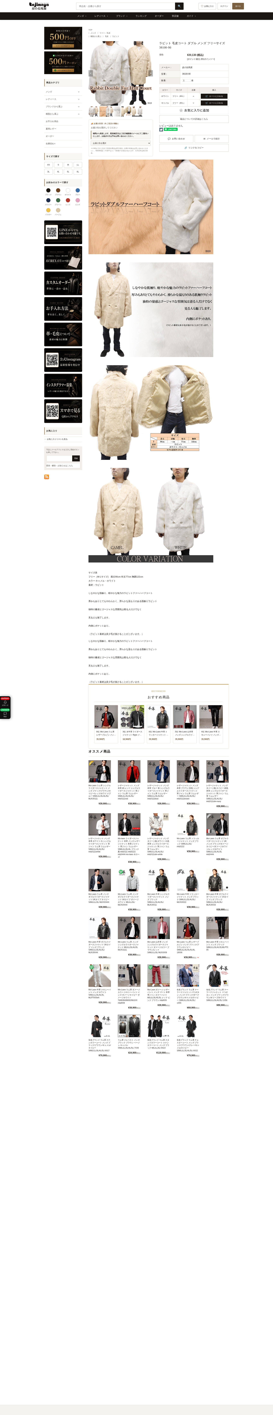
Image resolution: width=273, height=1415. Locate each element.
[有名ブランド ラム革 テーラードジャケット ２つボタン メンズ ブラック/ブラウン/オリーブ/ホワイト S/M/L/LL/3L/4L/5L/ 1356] (217, 975)
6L (78, 172)
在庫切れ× (50, 143)
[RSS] (46, 477)
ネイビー (48, 204)
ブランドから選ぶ (54, 106)
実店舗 (175, 16)
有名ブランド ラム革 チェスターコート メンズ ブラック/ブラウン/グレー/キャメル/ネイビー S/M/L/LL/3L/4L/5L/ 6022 (188, 1045)
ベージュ (58, 214)
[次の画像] (151, 73)
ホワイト (68, 195)
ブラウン (58, 195)
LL (78, 165)
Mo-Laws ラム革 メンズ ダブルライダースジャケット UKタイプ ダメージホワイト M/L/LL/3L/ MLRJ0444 (128, 899)
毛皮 (107, 36)
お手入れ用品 (52, 121)
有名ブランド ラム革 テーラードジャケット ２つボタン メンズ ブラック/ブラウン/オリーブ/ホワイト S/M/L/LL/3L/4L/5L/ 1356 (217, 995)
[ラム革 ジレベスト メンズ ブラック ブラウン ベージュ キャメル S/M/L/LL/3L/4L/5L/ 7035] (129, 1026)
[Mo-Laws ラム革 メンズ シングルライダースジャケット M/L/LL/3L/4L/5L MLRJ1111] (129, 928)
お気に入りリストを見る (57, 439)
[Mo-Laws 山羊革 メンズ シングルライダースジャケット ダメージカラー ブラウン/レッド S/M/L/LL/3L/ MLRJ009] (158, 928)
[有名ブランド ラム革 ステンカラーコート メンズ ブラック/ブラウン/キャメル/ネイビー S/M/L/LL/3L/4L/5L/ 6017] (99, 1026)
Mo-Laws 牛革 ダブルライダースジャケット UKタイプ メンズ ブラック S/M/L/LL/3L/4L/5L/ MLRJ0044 (99, 947)
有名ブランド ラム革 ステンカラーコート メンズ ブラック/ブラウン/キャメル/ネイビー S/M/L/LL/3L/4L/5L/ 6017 (99, 1045)
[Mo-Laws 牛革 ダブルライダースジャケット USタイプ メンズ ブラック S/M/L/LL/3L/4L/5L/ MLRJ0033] (217, 880)
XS (48, 165)
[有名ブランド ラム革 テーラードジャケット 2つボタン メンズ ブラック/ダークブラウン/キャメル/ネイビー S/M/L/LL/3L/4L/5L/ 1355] (188, 975)
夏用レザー (51, 129)
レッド (68, 204)
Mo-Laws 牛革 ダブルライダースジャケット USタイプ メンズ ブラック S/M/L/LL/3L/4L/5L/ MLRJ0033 (217, 899)
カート (238, 6)
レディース (100, 16)
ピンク (77, 204)
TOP (90, 30)
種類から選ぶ (96, 36)
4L (58, 172)
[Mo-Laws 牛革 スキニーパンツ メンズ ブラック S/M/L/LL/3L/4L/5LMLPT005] (217, 928)
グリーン (58, 204)
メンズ (80, 16)
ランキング (141, 16)
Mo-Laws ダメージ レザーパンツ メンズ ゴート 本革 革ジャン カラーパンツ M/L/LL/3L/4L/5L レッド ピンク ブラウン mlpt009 (158, 995)
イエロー (48, 214)
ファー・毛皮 (105, 33)
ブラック (48, 195)
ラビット (115, 36)
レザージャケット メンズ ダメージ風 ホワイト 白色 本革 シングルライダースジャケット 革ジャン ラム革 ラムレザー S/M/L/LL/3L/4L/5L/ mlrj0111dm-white (158, 846)
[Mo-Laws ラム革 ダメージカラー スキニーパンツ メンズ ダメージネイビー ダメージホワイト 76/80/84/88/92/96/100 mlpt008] (129, 975)
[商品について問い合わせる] (176, 139)
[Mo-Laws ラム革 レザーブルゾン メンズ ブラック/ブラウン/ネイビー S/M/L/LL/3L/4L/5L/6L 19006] (188, 928)
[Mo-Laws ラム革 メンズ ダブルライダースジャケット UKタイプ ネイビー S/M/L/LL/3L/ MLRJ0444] (99, 880)
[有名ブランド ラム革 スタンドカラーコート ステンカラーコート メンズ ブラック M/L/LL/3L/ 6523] (158, 1026)
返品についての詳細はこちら (194, 119)
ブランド (120, 16)
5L (68, 172)
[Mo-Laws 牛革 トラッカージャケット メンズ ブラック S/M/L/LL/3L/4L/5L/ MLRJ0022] (188, 880)
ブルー (77, 195)
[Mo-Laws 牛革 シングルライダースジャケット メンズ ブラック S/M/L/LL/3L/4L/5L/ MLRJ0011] (158, 880)
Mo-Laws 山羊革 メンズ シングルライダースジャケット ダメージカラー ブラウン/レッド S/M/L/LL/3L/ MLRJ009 (158, 947)
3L (48, 172)
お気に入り (209, 6)
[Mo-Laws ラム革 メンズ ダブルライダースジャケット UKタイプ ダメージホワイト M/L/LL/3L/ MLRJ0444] (129, 880)
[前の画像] (90, 73)
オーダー (159, 16)
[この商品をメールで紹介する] (212, 139)
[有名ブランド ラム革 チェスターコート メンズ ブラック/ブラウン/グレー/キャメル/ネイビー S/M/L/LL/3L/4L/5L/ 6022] (188, 1026)
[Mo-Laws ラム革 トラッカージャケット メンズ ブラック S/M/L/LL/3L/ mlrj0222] (188, 824)
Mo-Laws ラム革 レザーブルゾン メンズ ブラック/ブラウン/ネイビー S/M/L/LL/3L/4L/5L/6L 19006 (188, 947)
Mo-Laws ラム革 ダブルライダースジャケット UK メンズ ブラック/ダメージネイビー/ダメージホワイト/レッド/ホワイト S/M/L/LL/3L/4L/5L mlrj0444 (217, 846)
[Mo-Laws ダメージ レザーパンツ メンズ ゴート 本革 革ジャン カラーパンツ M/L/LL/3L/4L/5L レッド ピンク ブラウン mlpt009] (158, 975)
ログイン (224, 6)
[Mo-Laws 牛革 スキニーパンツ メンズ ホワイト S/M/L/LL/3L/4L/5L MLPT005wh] (99, 975)
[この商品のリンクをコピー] (194, 148)
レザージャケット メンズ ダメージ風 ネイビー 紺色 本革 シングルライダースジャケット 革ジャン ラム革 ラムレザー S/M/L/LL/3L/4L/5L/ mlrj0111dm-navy (217, 793)
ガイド (190, 16)
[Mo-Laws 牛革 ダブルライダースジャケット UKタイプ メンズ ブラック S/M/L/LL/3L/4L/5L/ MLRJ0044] (99, 928)
